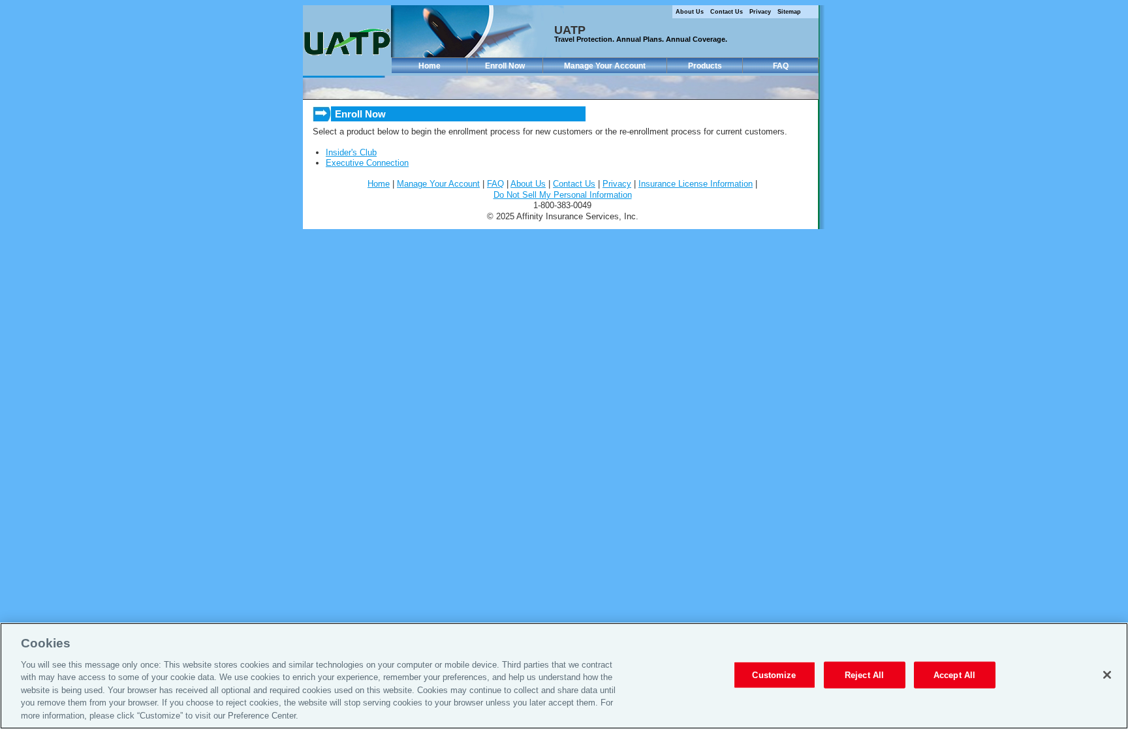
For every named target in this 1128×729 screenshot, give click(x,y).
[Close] (1107, 674)
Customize (774, 674)
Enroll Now (505, 66)
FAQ (781, 66)
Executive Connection (367, 163)
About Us (690, 11)
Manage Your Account (605, 66)
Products (705, 66)
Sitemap (789, 11)
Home (429, 66)
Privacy (760, 11)
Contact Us (726, 11)
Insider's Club (351, 152)
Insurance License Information (695, 184)
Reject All (864, 674)
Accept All (954, 674)
